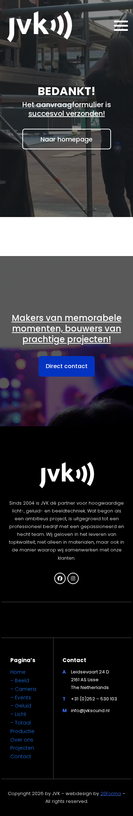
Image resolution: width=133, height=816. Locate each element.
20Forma (110, 793)
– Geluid (20, 705)
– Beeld (19, 680)
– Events (20, 697)
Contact (20, 756)
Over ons (21, 739)
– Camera (23, 689)
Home (18, 672)
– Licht (18, 714)
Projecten (22, 747)
